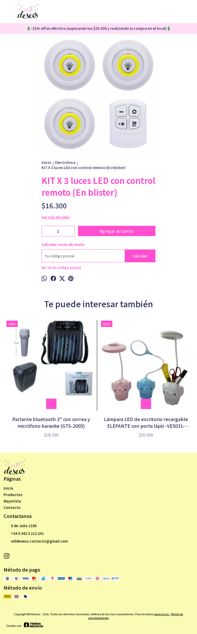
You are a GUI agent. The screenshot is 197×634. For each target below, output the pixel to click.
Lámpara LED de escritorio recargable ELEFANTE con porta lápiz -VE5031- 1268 (146, 422)
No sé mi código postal (61, 267)
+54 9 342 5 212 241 (27, 533)
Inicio (8, 488)
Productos (13, 494)
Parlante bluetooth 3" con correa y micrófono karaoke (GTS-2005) (51, 422)
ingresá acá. (162, 614)
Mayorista (12, 501)
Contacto (12, 507)
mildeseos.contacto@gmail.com (39, 541)
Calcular (140, 255)
